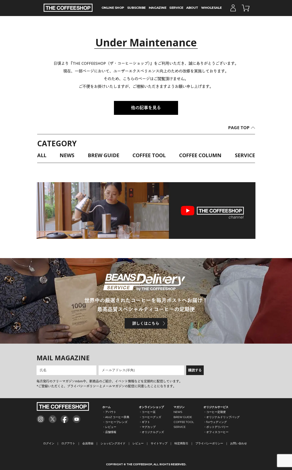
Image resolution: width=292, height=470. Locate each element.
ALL (41, 156)
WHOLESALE (211, 7)
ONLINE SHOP (113, 7)
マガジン (179, 407)
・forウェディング (215, 422)
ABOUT (192, 7)
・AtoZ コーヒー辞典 (115, 417)
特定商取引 (181, 443)
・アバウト (109, 412)
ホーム (106, 407)
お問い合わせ (238, 443)
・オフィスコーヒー (216, 432)
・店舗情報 (109, 432)
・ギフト (144, 422)
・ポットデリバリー (216, 427)
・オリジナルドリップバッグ (222, 417)
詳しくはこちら (145, 323)
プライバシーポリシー (209, 443)
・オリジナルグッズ (151, 432)
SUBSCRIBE (136, 7)
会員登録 (87, 443)
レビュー (138, 443)
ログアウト (68, 443)
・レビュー (109, 427)
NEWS (67, 156)
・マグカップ (147, 427)
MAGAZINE (157, 7)
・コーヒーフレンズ (114, 422)
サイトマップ (159, 443)
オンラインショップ (151, 407)
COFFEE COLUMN (200, 156)
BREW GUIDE (103, 156)
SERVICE (176, 7)
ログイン (48, 443)
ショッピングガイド (112, 443)
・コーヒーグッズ (150, 417)
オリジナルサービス (216, 407)
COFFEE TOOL (149, 156)
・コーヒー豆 (147, 412)
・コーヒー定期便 (215, 412)
